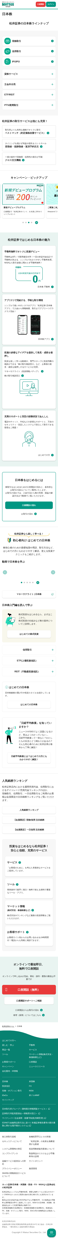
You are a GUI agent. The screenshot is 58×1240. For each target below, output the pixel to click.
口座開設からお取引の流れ (27, 1010)
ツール (11, 884)
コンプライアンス (10, 1153)
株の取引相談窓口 (12, 376)
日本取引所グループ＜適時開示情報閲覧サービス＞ (24, 1109)
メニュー (51, 1234)
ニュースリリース (37, 1066)
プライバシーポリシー (12, 1168)
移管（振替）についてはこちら (27, 1015)
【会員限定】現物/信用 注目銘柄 (29, 820)
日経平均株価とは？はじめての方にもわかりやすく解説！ (29, 758)
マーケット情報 (18, 908)
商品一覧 (6, 1050)
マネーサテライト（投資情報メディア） (22, 371)
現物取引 (16, 41)
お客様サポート (16, 932)
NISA (31, 1091)
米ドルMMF (34, 1095)
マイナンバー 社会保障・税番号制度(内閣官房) (23, 1118)
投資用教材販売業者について (42, 1149)
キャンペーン (8, 1066)
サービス (12, 862)
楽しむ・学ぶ (8, 1045)
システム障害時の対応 (12, 1149)
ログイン (51, 4)
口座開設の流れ (29, 505)
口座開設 (40, 4)
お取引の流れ (27, 514)
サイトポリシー (36, 1161)
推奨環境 (33, 1168)
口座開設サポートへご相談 (29, 1000)
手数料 (32, 1045)
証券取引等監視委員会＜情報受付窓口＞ (20, 1113)
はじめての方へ (9, 1040)
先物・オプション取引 (12, 1091)
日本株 (5, 1081)
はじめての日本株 (29, 704)
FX (30, 1086)
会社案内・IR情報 (10, 1071)
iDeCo (5, 1095)
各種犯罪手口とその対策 (40, 1137)
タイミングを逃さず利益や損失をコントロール (25, 145)
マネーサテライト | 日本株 (29, 594)
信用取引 (16, 51)
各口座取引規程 (9, 1137)
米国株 (32, 1081)
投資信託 (6, 1086)
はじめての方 (44, 455)
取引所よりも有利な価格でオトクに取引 (25, 131)
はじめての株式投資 (29, 634)
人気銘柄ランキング (29, 810)
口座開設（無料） (29, 989)
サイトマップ (8, 1100)
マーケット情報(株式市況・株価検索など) (41, 1055)
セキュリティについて (12, 1141)
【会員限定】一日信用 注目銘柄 (29, 829)
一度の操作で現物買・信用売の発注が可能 (24, 158)
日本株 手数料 (44, 287)
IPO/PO (16, 61)
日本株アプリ (44, 339)
